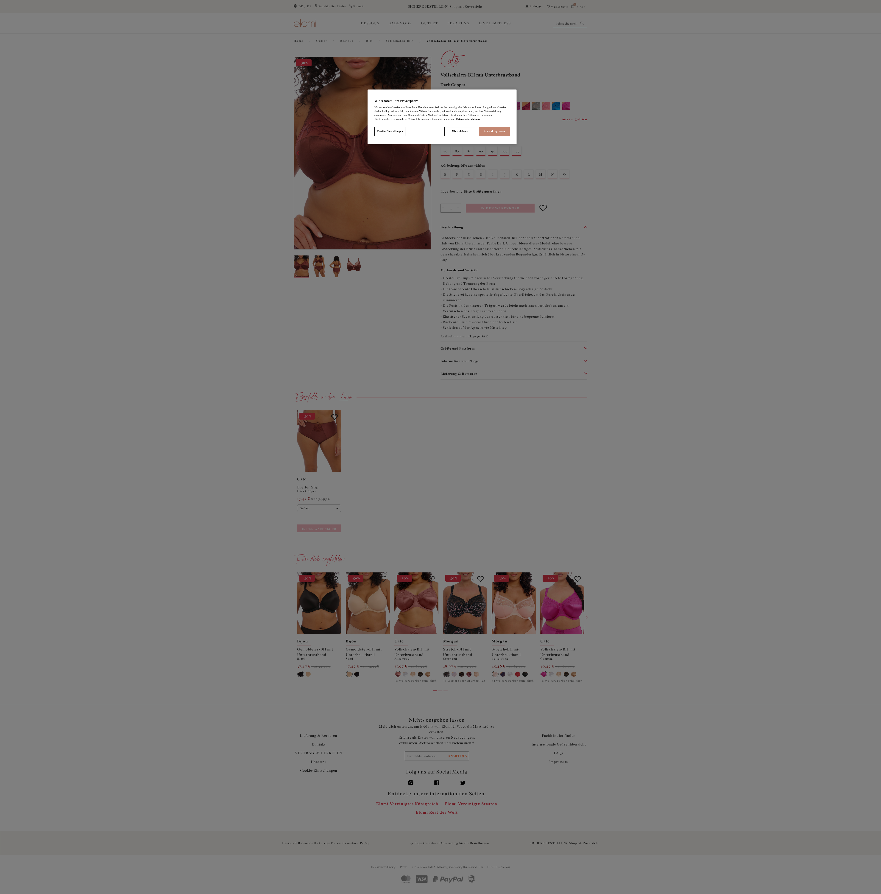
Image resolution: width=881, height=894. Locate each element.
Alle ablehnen (460, 131)
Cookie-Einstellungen (390, 131)
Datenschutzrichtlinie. (468, 119)
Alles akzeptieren (494, 131)
